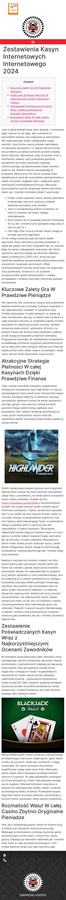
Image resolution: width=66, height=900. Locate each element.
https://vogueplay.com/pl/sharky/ (21, 502)
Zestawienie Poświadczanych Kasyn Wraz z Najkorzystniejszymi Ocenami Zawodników (31, 110)
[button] (33, 41)
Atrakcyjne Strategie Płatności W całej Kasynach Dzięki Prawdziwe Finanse (29, 99)
